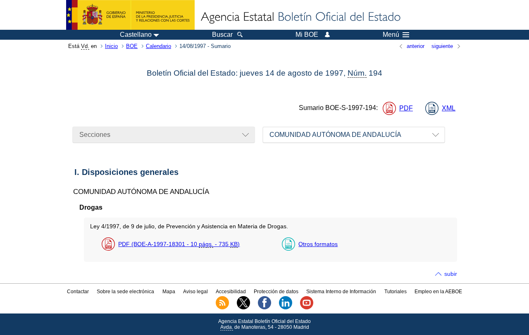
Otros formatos (318, 244)
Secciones (94, 134)
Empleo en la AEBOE (438, 291)
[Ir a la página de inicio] (300, 17)
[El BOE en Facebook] (264, 308)
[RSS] (222, 308)
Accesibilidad (231, 291)
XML (448, 108)
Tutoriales (395, 291)
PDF (406, 108)
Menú (391, 34)
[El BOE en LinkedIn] (285, 308)
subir (450, 273)
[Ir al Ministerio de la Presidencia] (130, 15)
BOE (132, 46)
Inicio (111, 46)
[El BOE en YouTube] (306, 308)
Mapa (168, 291)
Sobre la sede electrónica (125, 291)
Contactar (78, 291)
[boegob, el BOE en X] (243, 308)
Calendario (158, 46)
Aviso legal (195, 291)
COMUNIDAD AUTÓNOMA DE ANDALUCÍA (335, 134)
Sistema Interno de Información (341, 291)
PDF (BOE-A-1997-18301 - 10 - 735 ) (179, 244)
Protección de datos (276, 291)
